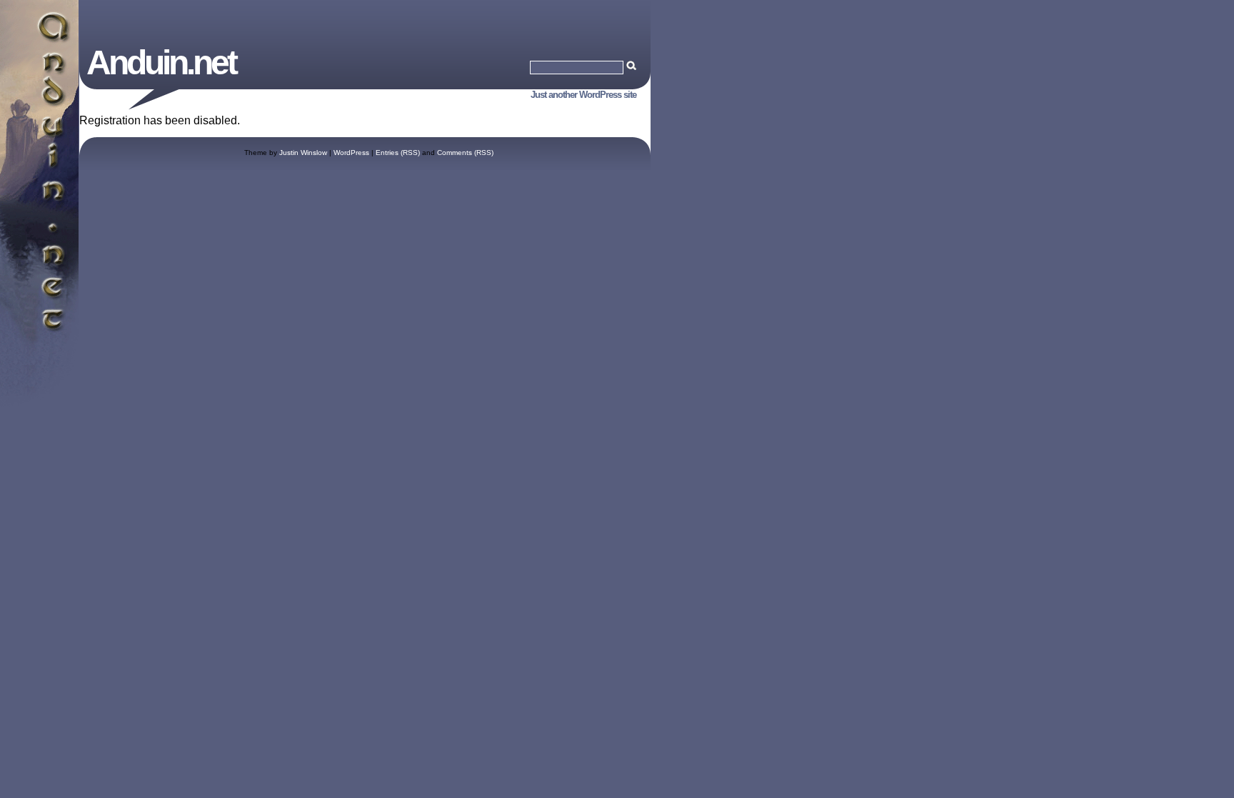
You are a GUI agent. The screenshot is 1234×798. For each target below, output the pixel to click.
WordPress (351, 152)
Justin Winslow (303, 152)
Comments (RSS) (465, 152)
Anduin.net (161, 62)
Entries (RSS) (398, 152)
